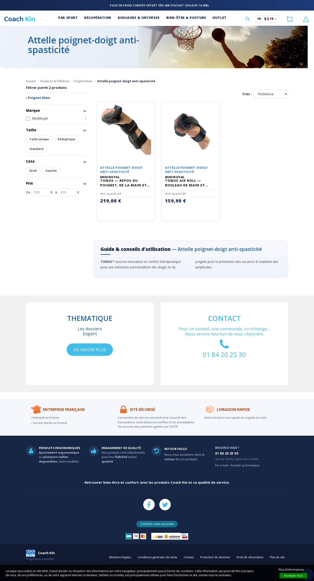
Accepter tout (293, 575)
